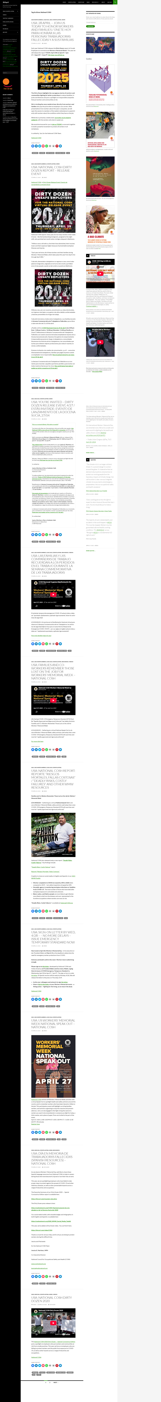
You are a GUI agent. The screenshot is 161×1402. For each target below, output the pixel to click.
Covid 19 (49, 918)
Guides (4, 25)
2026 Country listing (8, 11)
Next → (56, 1382)
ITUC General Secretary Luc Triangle (96, 491)
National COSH (36, 138)
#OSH (96, 532)
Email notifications (8, 21)
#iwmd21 (35, 650)
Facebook (5, 28)
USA (68, 153)
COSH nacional (51, 650)
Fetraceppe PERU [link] (97, 371)
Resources (95, 2)
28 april (42, 153)
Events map (81, 2)
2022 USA (37, 398)
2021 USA (49, 552)
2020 (32, 1150)
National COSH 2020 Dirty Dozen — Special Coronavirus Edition (54, 1341)
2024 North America (37, 19)
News (88, 2)
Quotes (93, 460)
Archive (109, 2)
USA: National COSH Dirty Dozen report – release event (51, 170)
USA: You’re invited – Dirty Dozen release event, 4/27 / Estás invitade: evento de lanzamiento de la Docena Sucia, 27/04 (53, 408)
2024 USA (46, 19)
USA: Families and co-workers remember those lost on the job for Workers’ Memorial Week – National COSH (53, 671)
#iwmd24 (35, 387)
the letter (34, 975)
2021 (32, 552)
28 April (6, 2)
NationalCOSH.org (67, 903)
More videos (90, 452)
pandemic (70, 1372)
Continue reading (92, 306)
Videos (71, 552)
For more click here (37, 741)
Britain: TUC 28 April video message (96, 445)
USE (34, 1374)
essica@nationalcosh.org (39, 1268)
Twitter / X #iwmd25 (8, 18)
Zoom (64, 1139)
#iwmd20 (35, 1283)
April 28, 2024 (91, 442)
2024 (32, 164)
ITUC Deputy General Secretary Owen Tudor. (99, 511)
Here (99, 248)
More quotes (91, 550)
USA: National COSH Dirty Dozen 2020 (51, 1299)
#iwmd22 (35, 541)
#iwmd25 (35, 153)
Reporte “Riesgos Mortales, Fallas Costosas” (45, 871)
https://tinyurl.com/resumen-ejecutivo (44, 1199)
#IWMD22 (100, 530)
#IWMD (103, 433)
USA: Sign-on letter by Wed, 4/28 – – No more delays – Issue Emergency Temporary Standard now (53, 937)
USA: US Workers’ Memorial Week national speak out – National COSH (53, 1023)
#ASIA (109, 522)
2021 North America (40, 552)
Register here (35, 1124)
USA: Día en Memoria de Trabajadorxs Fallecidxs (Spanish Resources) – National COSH (51, 1158)
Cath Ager (46, 1167)
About (103, 2)
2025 (51, 19)
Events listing (72, 2)
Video (64, 756)
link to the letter (43, 984)
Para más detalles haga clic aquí (41, 635)
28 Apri (42, 1006)
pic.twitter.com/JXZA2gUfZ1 (95, 435)
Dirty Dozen (50, 153)
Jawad (45, 43)
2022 (32, 398)
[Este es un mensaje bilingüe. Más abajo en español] (45, 424)
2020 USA (37, 1150)
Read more (96, 106)
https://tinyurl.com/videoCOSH (41, 1230)
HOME (64, 2)
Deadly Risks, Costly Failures (41, 867)
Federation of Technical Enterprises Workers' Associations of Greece (8, 111)
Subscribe (90, 26)
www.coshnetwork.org (38, 1264)
